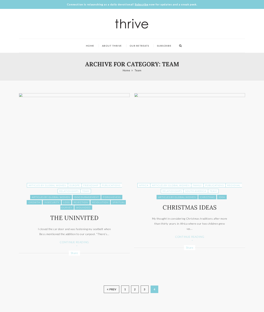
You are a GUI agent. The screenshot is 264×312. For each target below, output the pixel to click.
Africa (143, 185)
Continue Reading (74, 242)
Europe (75, 185)
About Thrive (112, 45)
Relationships (69, 191)
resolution (100, 202)
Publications (111, 185)
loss (66, 202)
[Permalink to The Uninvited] (74, 96)
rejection (81, 202)
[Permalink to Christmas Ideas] (189, 96)
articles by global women (51, 197)
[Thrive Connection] (132, 24)
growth (34, 202)
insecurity (51, 202)
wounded (83, 207)
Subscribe (141, 4)
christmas (207, 197)
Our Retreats (139, 45)
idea (222, 197)
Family (197, 185)
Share (74, 253)
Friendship (90, 185)
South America (195, 191)
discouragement (86, 197)
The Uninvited (74, 218)
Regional (233, 185)
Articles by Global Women (47, 185)
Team (138, 70)
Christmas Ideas (190, 207)
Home (90, 45)
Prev (112, 289)
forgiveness (112, 197)
